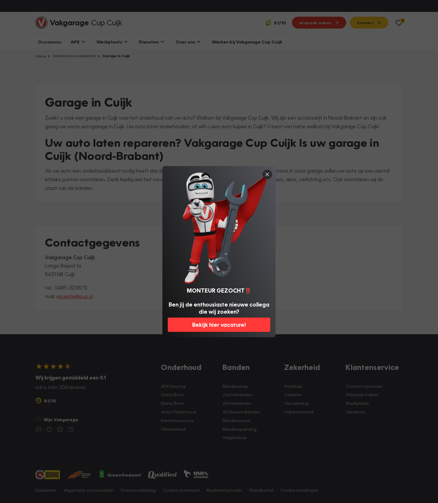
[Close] (267, 174)
